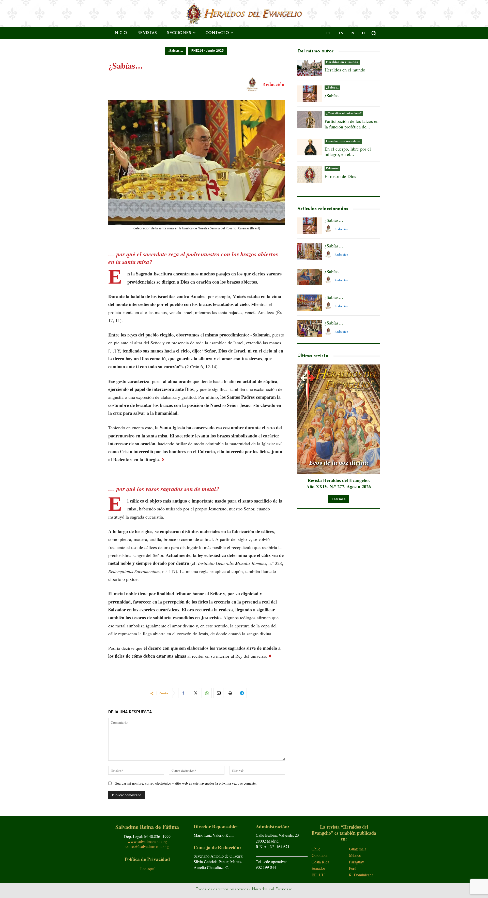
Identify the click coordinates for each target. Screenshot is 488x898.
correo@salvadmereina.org (147, 846)
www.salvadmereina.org (147, 841)
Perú (352, 868)
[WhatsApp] (207, 693)
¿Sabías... (175, 51)
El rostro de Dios (340, 176)
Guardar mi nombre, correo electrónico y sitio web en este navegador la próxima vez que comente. (186, 783)
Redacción (273, 84)
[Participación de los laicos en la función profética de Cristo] (309, 119)
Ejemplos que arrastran (343, 141)
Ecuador (318, 868)
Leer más (338, 499)
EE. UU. (319, 874)
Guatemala (357, 848)
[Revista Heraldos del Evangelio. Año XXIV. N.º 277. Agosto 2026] (338, 419)
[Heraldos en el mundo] (309, 68)
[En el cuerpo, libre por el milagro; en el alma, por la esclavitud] (309, 147)
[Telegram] (242, 693)
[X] (195, 693)
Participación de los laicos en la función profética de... (351, 124)
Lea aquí (147, 868)
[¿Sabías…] (309, 93)
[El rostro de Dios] (309, 174)
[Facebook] (183, 693)
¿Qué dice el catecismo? (344, 113)
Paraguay (356, 861)
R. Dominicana (361, 874)
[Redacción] (253, 84)
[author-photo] (329, 229)
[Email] (218, 693)
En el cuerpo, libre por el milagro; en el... (348, 151)
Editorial (332, 168)
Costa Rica (320, 861)
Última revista (312, 356)
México (355, 855)
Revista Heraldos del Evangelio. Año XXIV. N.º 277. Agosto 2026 (338, 483)
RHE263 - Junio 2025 (207, 51)
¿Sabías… (334, 95)
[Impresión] (230, 693)
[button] (374, 33)
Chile (316, 848)
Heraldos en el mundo (342, 62)
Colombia (319, 855)
